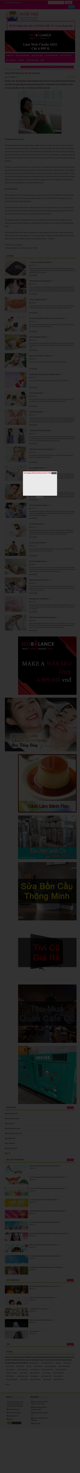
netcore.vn (41, 496)
